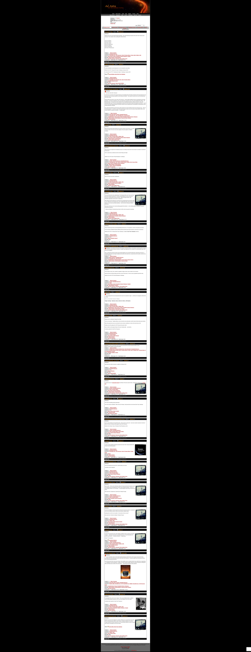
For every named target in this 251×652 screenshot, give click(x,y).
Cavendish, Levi (112, 79)
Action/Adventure (111, 116)
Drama (111, 56)
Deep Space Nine (112, 114)
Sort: (136, 25)
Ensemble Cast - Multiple (127, 583)
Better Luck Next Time (109, 616)
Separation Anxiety (115, 382)
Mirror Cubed (107, 246)
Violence (116, 285)
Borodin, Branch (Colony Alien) (115, 350)
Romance (125, 56)
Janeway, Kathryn (115, 543)
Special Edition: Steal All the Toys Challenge (117, 74)
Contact (118, 18)
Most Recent (112, 15)
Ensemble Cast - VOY (113, 115)
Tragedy (129, 56)
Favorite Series (140, 27)
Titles (122, 15)
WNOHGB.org (134, 650)
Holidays (119, 183)
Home (113, 13)
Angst (109, 56)
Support (129, 13)
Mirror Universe (112, 257)
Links (138, 13)
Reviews (120, 31)
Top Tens (135, 15)
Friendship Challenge (113, 540)
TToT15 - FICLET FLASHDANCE (115, 165)
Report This (113, 23)
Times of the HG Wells (120, 83)
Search (139, 15)
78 (122, 191)
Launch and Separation (109, 461)
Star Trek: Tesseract (111, 58)
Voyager (117, 114)
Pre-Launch (107, 440)
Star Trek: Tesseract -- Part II (110, 89)
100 (128, 89)
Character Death (124, 260)
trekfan (115, 223)
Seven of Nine (134, 162)
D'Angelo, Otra (118, 79)
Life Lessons (107, 31)
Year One (106, 124)
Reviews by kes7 (122, 27)
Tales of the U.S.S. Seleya (112, 413)
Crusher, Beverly (124, 350)
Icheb (123, 55)
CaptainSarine (113, 246)
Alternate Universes (116, 160)
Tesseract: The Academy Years (121, 58)
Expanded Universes (113, 78)
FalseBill (121, 343)
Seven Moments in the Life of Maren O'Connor (113, 419)
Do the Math (107, 398)
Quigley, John (138, 55)
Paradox (106, 64)
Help (126, 13)
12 (134, 343)
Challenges (130, 15)
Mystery (131, 116)
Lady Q (132, 350)
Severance (107, 506)
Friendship (118, 56)
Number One (136, 350)
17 (122, 440)
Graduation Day (108, 223)
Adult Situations (118, 57)
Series (126, 15)
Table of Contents (113, 52)
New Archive (118, 13)
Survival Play (107, 191)
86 (124, 267)
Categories (118, 15)
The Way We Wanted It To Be (110, 145)
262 (125, 553)
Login (123, 13)
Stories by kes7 (107, 27)
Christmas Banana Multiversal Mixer (111, 343)
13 (126, 616)
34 (120, 124)
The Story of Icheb (108, 267)
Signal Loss (107, 315)
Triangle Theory (108, 594)
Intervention (107, 529)
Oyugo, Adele (133, 55)
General (121, 56)
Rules (129, 646)
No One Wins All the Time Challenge (115, 626)
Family (114, 56)
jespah (112, 64)
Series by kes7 (115, 27)
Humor (116, 80)
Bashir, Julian (112, 583)
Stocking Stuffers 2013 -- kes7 (110, 360)
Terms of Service (124, 646)
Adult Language (112, 57)
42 (127, 246)
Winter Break (107, 172)
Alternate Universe (118, 259)
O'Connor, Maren (127, 55)
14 (122, 31)
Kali (128, 647)
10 (124, 594)
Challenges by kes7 (132, 27)
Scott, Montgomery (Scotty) (110, 351)
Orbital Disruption (108, 378)
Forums (133, 13)
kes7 (112, 31)
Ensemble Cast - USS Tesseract (115, 55)
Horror (132, 259)
